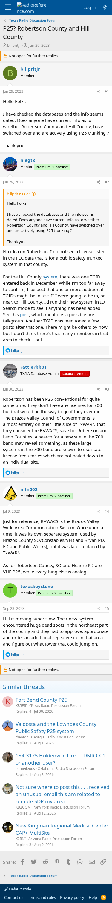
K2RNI (21, 838)
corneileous (25, 768)
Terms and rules (42, 897)
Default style (19, 889)
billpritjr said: (18, 194)
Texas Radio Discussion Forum (55, 705)
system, (51, 277)
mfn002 (29, 489)
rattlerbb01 (33, 367)
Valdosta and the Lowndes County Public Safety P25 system (56, 727)
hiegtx (27, 160)
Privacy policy (72, 897)
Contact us (13, 897)
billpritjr (14, 45)
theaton (22, 737)
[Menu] (8, 7)
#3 (107, 389)
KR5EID (22, 705)
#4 (107, 511)
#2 (107, 182)
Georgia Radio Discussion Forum (58, 737)
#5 (107, 608)
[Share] (98, 91)
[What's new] (105, 7)
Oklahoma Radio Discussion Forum (66, 768)
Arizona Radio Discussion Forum (55, 838)
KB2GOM (23, 807)
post (24, 314)
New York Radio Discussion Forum (61, 807)
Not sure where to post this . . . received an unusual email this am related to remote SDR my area (62, 794)
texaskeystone (36, 586)
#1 (107, 91)
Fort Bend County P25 (41, 699)
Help (93, 897)
